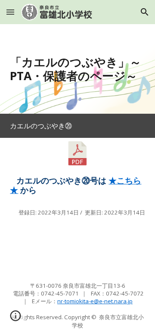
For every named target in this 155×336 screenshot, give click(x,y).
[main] (77, 69)
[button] (10, 12)
